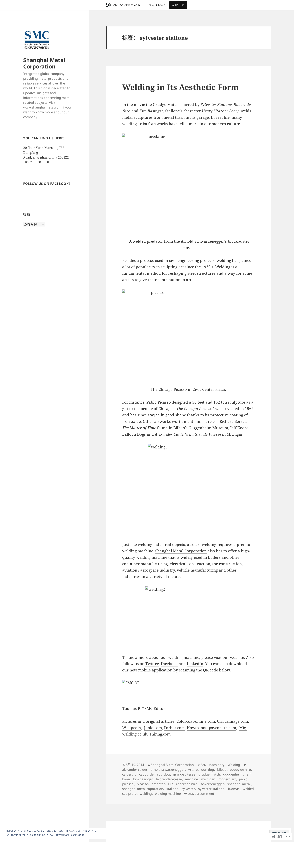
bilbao (222, 769)
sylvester (188, 789)
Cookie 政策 (77, 835)
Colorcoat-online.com (195, 721)
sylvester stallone (211, 789)
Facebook (169, 663)
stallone (172, 789)
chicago (141, 774)
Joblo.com (153, 727)
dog (167, 774)
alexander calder (134, 769)
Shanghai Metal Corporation (44, 63)
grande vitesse (184, 774)
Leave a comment (201, 793)
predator (158, 784)
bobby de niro (240, 769)
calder (127, 774)
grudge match (209, 774)
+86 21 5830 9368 (36, 162)
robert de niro (186, 784)
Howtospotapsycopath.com (211, 727)
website (237, 657)
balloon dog (205, 769)
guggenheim (233, 774)
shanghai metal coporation (142, 789)
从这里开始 (178, 4)
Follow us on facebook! (46, 183)
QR (170, 784)
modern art (227, 779)
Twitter (152, 663)
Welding (234, 765)
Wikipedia (131, 727)
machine (191, 779)
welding (146, 793)
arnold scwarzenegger (168, 769)
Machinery (216, 765)
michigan (208, 779)
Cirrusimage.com (232, 721)
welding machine (168, 793)
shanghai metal (239, 784)
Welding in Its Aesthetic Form (180, 87)
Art (203, 765)
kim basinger (143, 779)
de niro (155, 774)
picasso (142, 784)
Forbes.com (174, 727)
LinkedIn (195, 663)
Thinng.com (160, 734)
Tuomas (234, 789)
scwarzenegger (212, 784)
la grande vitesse (169, 779)
